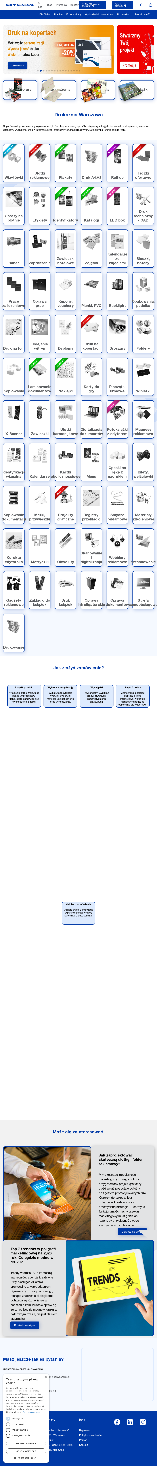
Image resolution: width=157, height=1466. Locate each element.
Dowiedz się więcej (132, 1232)
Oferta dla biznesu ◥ (120, 5)
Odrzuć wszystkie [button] (26, 1451)
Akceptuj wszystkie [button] (26, 1443)
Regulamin (84, 1430)
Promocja (61, 5)
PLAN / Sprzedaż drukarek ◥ (91, 5)
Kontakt (74, 5)
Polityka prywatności (90, 1435)
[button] (26, 1458)
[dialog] (26, 1418)
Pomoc (83, 1440)
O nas (40, 5)
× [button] (45, 1377)
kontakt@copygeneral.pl (56, 1377)
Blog (49, 5)
